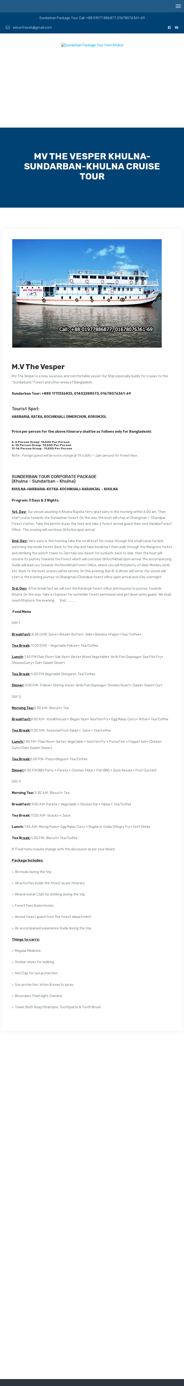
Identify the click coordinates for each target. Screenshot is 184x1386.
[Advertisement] (92, 91)
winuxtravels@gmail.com (32, 28)
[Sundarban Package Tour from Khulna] (92, 46)
